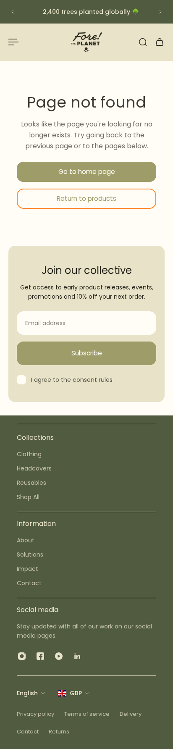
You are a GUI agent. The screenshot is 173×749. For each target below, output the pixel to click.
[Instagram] (22, 656)
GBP (76, 693)
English (27, 693)
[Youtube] (59, 656)
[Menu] (13, 42)
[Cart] (159, 42)
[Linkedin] (77, 656)
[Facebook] (40, 656)
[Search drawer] (142, 42)
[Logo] (86, 42)
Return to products (86, 198)
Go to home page (86, 171)
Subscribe (86, 353)
